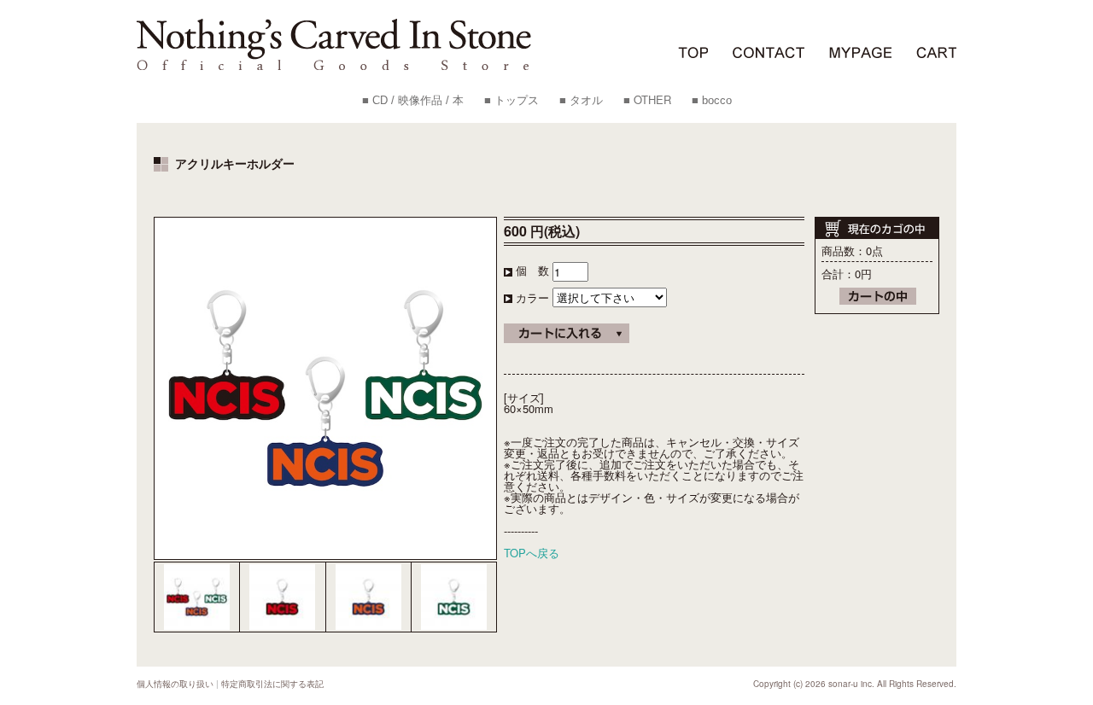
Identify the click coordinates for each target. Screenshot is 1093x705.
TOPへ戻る (531, 553)
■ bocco (712, 100)
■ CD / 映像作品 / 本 (413, 100)
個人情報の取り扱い (175, 684)
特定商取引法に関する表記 (272, 684)
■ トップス (511, 100)
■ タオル (581, 100)
